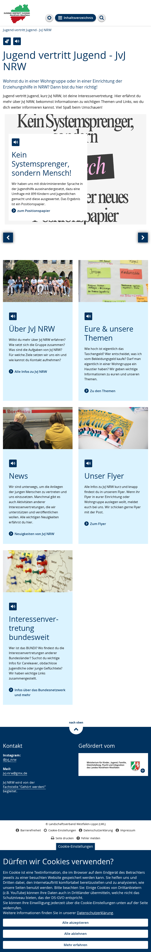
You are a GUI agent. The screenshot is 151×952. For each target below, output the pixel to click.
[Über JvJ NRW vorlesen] (13, 316)
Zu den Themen (102, 391)
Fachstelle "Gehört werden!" (24, 787)
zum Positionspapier (33, 210)
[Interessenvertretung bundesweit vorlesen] (13, 606)
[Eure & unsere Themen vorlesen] (88, 316)
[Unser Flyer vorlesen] (88, 463)
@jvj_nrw (9, 759)
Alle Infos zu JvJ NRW (31, 371)
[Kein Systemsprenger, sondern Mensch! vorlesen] (16, 142)
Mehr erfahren (75, 945)
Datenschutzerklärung (95, 912)
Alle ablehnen (75, 933)
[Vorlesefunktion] (17, 41)
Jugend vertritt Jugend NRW (17, 13)
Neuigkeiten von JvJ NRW (34, 533)
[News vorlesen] (13, 463)
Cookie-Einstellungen (75, 846)
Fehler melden (90, 838)
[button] (113, 764)
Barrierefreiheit (30, 830)
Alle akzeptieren (75, 922)
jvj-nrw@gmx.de (15, 773)
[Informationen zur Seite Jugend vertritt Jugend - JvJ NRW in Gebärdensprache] (7, 41)
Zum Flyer (98, 523)
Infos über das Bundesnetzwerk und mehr (40, 692)
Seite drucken (65, 838)
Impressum (127, 830)
